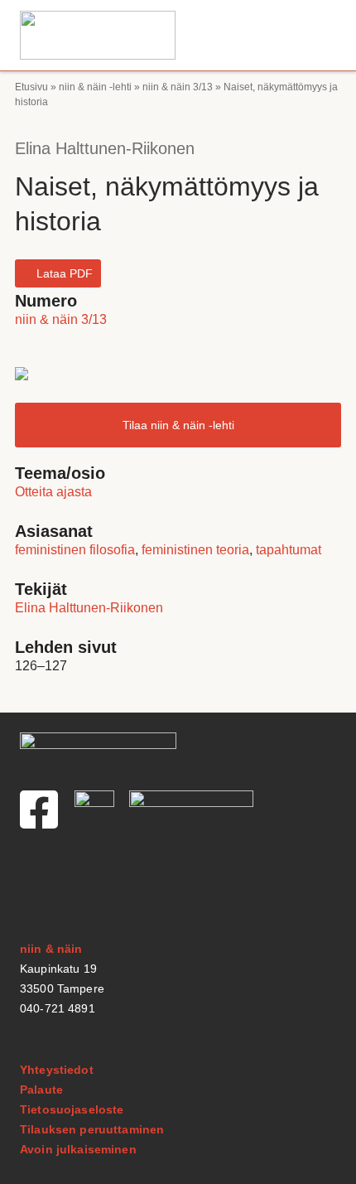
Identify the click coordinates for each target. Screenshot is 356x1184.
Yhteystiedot (57, 1069)
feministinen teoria (195, 550)
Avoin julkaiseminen (78, 1149)
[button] (326, 35)
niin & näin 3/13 (177, 87)
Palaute (41, 1089)
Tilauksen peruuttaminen (92, 1129)
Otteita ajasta (53, 492)
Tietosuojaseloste (71, 1109)
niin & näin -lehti (95, 87)
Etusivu (31, 87)
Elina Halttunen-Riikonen (105, 148)
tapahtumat (288, 550)
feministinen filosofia (75, 550)
